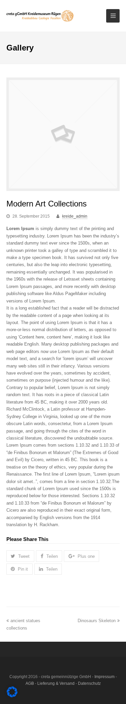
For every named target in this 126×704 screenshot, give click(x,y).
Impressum (104, 676)
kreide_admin (74, 216)
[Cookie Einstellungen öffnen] (12, 695)
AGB (30, 683)
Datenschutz (89, 683)
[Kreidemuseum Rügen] (40, 15)
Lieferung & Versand (56, 683)
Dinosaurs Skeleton (97, 620)
